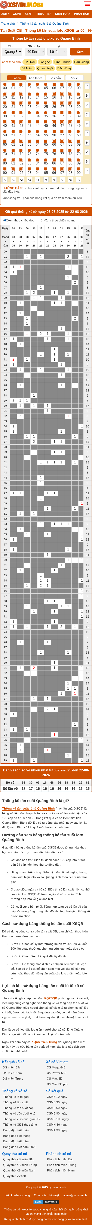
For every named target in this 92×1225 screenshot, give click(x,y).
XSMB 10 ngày (57, 1096)
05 (46, 88)
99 (79, 173)
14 (38, 97)
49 (79, 125)
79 (79, 154)
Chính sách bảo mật (46, 1195)
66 (54, 144)
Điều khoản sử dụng (17, 1195)
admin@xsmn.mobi (75, 1195)
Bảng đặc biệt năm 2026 (19, 1147)
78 (70, 154)
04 (38, 88)
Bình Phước (62, 62)
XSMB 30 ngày (57, 1102)
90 (5, 173)
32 (21, 116)
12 (21, 97)
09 (79, 88)
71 (13, 154)
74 (38, 154)
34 (38, 116)
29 (79, 107)
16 (54, 97)
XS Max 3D (54, 1078)
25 (46, 107)
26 (54, 107)
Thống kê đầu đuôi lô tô (19, 1113)
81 (13, 163)
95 (46, 173)
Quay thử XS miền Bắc (18, 1159)
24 (38, 107)
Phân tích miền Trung (61, 1165)
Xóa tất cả (36, 78)
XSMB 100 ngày (58, 1119)
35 (46, 116)
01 (13, 88)
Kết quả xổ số (13, 1062)
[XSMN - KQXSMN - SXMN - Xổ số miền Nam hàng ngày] (21, 5)
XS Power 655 (56, 1073)
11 (13, 97)
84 (38, 163)
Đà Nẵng (27, 68)
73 (29, 154)
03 (29, 88)
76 (54, 154)
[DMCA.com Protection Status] (46, 1202)
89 (79, 163)
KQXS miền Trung (44, 1042)
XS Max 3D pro (57, 1084)
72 (21, 154)
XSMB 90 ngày (57, 1113)
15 (46, 97)
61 (13, 144)
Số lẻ (74, 78)
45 (46, 125)
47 (62, 125)
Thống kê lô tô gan (16, 1096)
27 (62, 107)
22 (21, 107)
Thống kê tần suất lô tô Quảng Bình (28, 808)
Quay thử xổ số (14, 1154)
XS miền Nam (12, 1073)
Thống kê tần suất (15, 1102)
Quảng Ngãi (45, 68)
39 (79, 116)
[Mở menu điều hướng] (87, 4)
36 (54, 116)
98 (70, 173)
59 (79, 135)
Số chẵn (55, 78)
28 (70, 107)
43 (29, 125)
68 (70, 144)
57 (62, 135)
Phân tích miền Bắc (60, 1159)
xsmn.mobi (59, 1187)
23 (29, 107)
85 (46, 163)
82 (21, 163)
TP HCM (30, 62)
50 (5, 135)
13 (29, 97)
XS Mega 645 (56, 1067)
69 (79, 144)
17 (62, 97)
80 (5, 163)
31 (13, 116)
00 (5, 88)
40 (5, 125)
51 (13, 135)
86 (54, 163)
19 (79, 97)
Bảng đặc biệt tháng (16, 1135)
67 (62, 144)
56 (54, 135)
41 (13, 125)
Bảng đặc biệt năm (16, 1141)
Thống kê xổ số (14, 1091)
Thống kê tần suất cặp (18, 1108)
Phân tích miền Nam (61, 1170)
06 (54, 88)
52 (21, 135)
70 (5, 154)
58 (70, 135)
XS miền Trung (13, 1078)
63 (29, 144)
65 (46, 144)
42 (21, 125)
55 (46, 135)
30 (5, 116)
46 (54, 125)
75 (46, 154)
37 (62, 116)
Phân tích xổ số (58, 1154)
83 (29, 163)
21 (13, 107)
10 (5, 97)
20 (5, 107)
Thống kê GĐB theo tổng (20, 1124)
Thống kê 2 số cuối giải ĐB (21, 1119)
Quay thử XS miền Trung (20, 1165)
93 (29, 173)
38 (70, 116)
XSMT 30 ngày (57, 1130)
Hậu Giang (81, 62)
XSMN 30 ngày (57, 1124)
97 (62, 173)
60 (5, 144)
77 (62, 154)
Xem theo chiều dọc (20, 220)
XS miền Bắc (12, 1067)
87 (62, 163)
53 (29, 135)
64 (38, 144)
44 (38, 125)
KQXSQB (50, 998)
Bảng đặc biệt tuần (16, 1130)
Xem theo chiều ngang (60, 220)
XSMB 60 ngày (57, 1108)
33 (29, 116)
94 (38, 173)
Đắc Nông (64, 68)
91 (13, 173)
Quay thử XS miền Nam (19, 1170)
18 (70, 97)
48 (70, 125)
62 (21, 144)
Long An (44, 62)
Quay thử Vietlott (14, 1176)
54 (38, 135)
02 (21, 88)
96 (54, 173)
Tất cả (16, 78)
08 (70, 88)
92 (21, 173)
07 (62, 88)
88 (70, 163)
